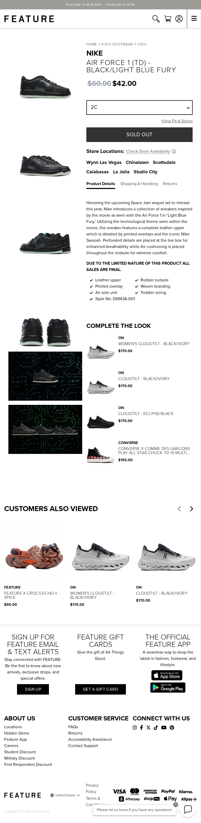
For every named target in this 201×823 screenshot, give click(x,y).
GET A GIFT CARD (100, 689)
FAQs (73, 727)
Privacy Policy (92, 788)
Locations (13, 727)
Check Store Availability (148, 151)
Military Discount (19, 758)
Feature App (15, 739)
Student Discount (20, 752)
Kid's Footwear (117, 44)
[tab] (103, 185)
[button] (179, 509)
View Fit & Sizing (177, 121)
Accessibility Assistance (90, 739)
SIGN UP (33, 689)
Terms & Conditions (95, 801)
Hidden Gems (16, 733)
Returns (75, 733)
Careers (11, 745)
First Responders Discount (28, 764)
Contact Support (83, 745)
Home (91, 44)
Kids (142, 44)
